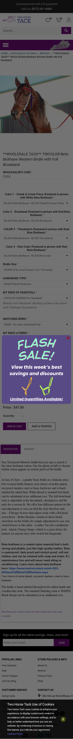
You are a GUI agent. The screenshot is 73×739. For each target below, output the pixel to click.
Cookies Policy (15, 733)
